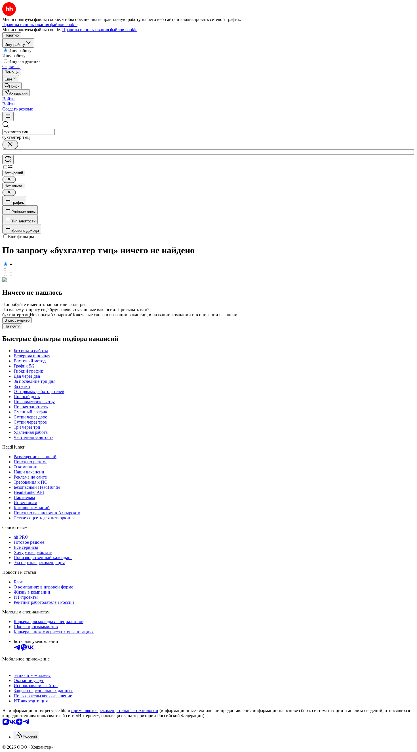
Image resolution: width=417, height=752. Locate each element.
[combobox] (28, 132)
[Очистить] (10, 144)
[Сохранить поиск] (8, 159)
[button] (8, 98)
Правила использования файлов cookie (99, 29)
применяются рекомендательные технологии (114, 710)
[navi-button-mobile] (8, 116)
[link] (12, 85)
